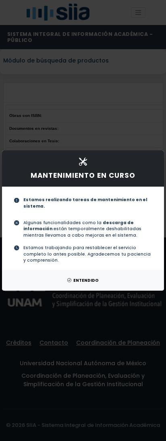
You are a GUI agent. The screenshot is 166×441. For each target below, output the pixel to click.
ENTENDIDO (86, 280)
